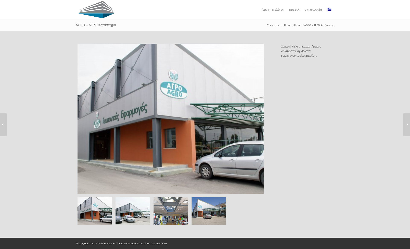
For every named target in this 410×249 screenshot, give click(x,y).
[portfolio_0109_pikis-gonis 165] (171, 119)
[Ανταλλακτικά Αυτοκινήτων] (406, 124)
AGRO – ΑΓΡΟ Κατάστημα (96, 25)
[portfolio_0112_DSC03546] (209, 211)
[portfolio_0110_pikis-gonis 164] (133, 211)
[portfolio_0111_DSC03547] (171, 211)
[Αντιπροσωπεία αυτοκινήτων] (3, 124)
